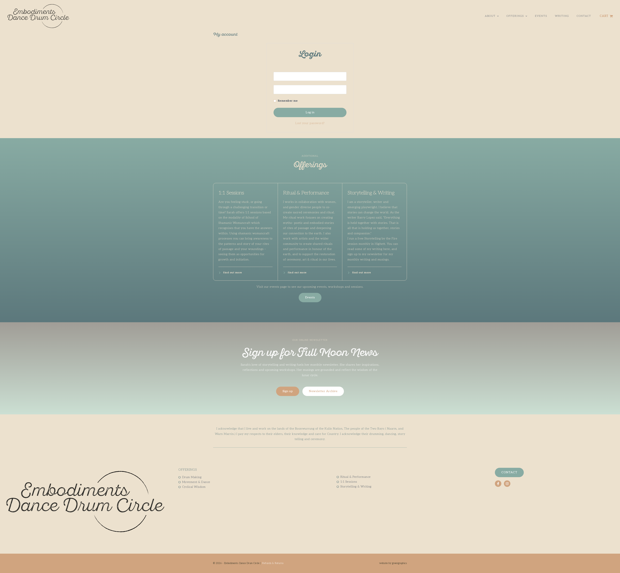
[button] (497, 16)
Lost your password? (310, 123)
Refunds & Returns (273, 563)
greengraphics (399, 563)
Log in (310, 112)
